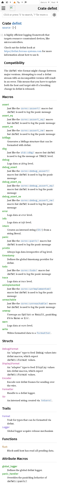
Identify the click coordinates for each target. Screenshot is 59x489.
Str (3, 396)
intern (5, 226)
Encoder (6, 378)
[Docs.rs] (2, 2)
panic (5, 237)
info (4, 218)
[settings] (54, 14)
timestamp (8, 255)
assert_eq (7, 115)
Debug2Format (10, 348)
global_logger (9, 466)
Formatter (7, 389)
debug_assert (9, 167)
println (6, 248)
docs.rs (44, 2)
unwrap (6, 310)
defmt (17, 23)
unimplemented (11, 285)
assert (5, 104)
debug (5, 159)
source (6, 27)
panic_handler (10, 473)
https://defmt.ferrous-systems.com (22, 51)
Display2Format (11, 363)
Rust (53, 2)
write (5, 329)
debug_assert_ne (11, 196)
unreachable (9, 299)
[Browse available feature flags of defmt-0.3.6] (25, 2)
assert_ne (7, 126)
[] (14, 27)
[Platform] (20, 2)
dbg (4, 148)
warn (5, 321)
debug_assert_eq (11, 181)
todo (4, 266)
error (5, 211)
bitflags (6, 137)
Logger (6, 427)
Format (6, 416)
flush (4, 446)
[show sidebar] (3, 8)
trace (5, 277)
